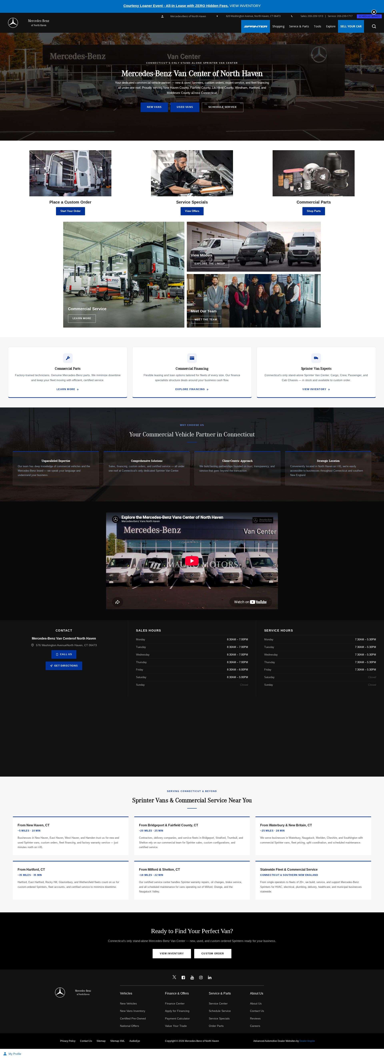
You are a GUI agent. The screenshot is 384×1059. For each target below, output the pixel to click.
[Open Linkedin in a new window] (210, 978)
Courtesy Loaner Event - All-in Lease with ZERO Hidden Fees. (176, 6)
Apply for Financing (177, 1010)
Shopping (278, 26)
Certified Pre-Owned (133, 1018)
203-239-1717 (345, 16)
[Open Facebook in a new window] (183, 978)
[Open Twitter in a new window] (174, 978)
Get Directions (66, 665)
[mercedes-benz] (13, 23)
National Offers (129, 1025)
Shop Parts (314, 211)
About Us (256, 1003)
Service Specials (219, 1018)
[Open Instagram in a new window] (201, 978)
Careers (255, 1025)
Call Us (66, 654)
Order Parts (216, 1025)
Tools (317, 26)
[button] (373, 12)
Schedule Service (369, 16)
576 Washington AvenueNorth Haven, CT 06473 (66, 645)
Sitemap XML (117, 1041)
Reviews (255, 1018)
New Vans (154, 107)
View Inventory (314, 389)
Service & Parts (299, 26)
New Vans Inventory (132, 1010)
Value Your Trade (176, 1025)
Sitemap (101, 1041)
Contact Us (257, 1010)
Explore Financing (190, 389)
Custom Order (212, 953)
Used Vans (185, 107)
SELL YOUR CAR (351, 26)
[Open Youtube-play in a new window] (192, 978)
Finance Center (175, 1003)
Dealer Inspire (307, 1041)
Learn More (66, 389)
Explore (331, 26)
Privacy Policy (67, 1041)
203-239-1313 (315, 16)
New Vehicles (128, 1003)
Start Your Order (70, 211)
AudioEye (134, 1041)
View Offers (192, 211)
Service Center (218, 1003)
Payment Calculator (177, 1018)
